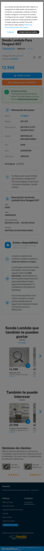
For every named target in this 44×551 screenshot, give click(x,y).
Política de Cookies (21, 27)
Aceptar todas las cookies (28, 32)
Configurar (10, 32)
